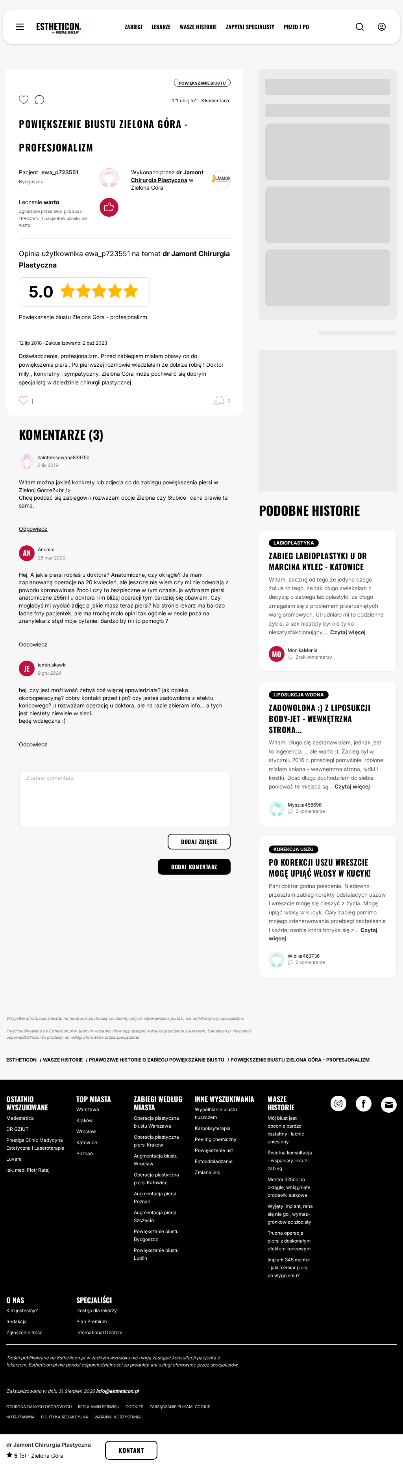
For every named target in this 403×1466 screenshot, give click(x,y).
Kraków (84, 1120)
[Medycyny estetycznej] (59, 28)
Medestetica (20, 1118)
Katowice (86, 1142)
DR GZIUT (17, 1129)
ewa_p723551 (59, 172)
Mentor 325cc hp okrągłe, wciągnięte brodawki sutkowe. (289, 1187)
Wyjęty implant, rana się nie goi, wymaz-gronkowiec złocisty (290, 1214)
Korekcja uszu (294, 849)
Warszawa (87, 1109)
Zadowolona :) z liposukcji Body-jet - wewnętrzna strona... (319, 718)
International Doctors (99, 1332)
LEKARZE (161, 27)
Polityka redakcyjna (64, 1416)
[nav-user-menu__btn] (382, 26)
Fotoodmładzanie (214, 1161)
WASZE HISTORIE (198, 27)
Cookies (134, 1406)
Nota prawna (20, 1416)
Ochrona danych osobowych (39, 1406)
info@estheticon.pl (117, 1391)
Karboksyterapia (213, 1128)
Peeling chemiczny (216, 1139)
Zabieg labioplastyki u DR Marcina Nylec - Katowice (318, 561)
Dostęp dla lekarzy (96, 1310)
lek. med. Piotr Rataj (28, 1170)
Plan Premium (91, 1321)
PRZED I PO (296, 27)
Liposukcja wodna (299, 695)
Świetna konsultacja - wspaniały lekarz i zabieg (290, 1160)
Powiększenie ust (214, 1150)
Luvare (14, 1159)
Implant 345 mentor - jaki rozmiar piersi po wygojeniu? (289, 1267)
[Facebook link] (364, 1106)
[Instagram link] (338, 1106)
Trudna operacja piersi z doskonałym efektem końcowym (289, 1241)
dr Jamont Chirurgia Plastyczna (48, 1444)
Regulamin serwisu (98, 1406)
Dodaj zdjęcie (199, 841)
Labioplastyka (294, 543)
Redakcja (16, 1321)
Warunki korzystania (117, 1416)
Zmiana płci (207, 1172)
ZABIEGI (133, 27)
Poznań (84, 1153)
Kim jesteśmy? (22, 1310)
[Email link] (389, 1105)
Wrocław (86, 1131)
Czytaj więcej (348, 632)
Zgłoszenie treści (25, 1332)
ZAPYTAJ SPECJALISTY (250, 27)
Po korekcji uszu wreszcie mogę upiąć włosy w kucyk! (320, 867)
